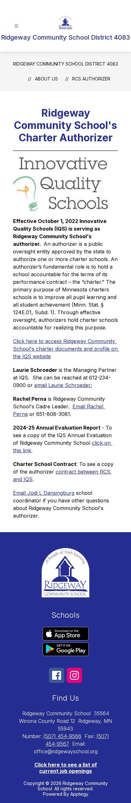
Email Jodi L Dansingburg (43, 493)
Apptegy (79, 794)
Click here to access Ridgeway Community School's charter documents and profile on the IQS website (66, 349)
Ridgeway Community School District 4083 (65, 64)
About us (46, 78)
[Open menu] (16, 26)
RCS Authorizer (91, 78)
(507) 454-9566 (62, 736)
